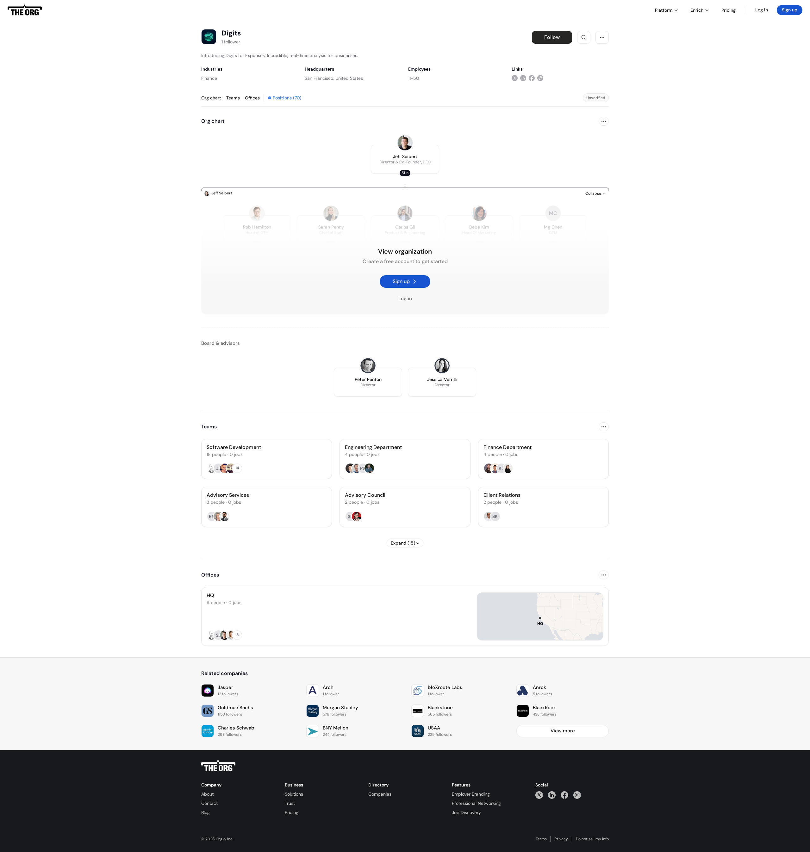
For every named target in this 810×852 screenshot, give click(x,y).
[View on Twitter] (515, 78)
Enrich (696, 10)
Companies (379, 794)
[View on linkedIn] (523, 78)
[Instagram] (577, 795)
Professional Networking (476, 803)
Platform (664, 10)
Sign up (789, 10)
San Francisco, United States (334, 78)
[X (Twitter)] (539, 795)
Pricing (291, 812)
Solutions (294, 794)
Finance (209, 78)
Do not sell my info (592, 839)
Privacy (561, 839)
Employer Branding (471, 794)
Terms (541, 839)
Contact (209, 803)
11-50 (413, 78)
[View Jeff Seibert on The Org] (405, 143)
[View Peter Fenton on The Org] (368, 366)
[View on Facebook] (532, 78)
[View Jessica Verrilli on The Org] (442, 366)
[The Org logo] (218, 766)
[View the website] (540, 78)
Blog (205, 812)
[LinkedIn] (552, 795)
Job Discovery (466, 812)
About (207, 794)
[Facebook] (564, 795)
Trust (290, 803)
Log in (761, 10)
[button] (405, 159)
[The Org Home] (25, 10)
